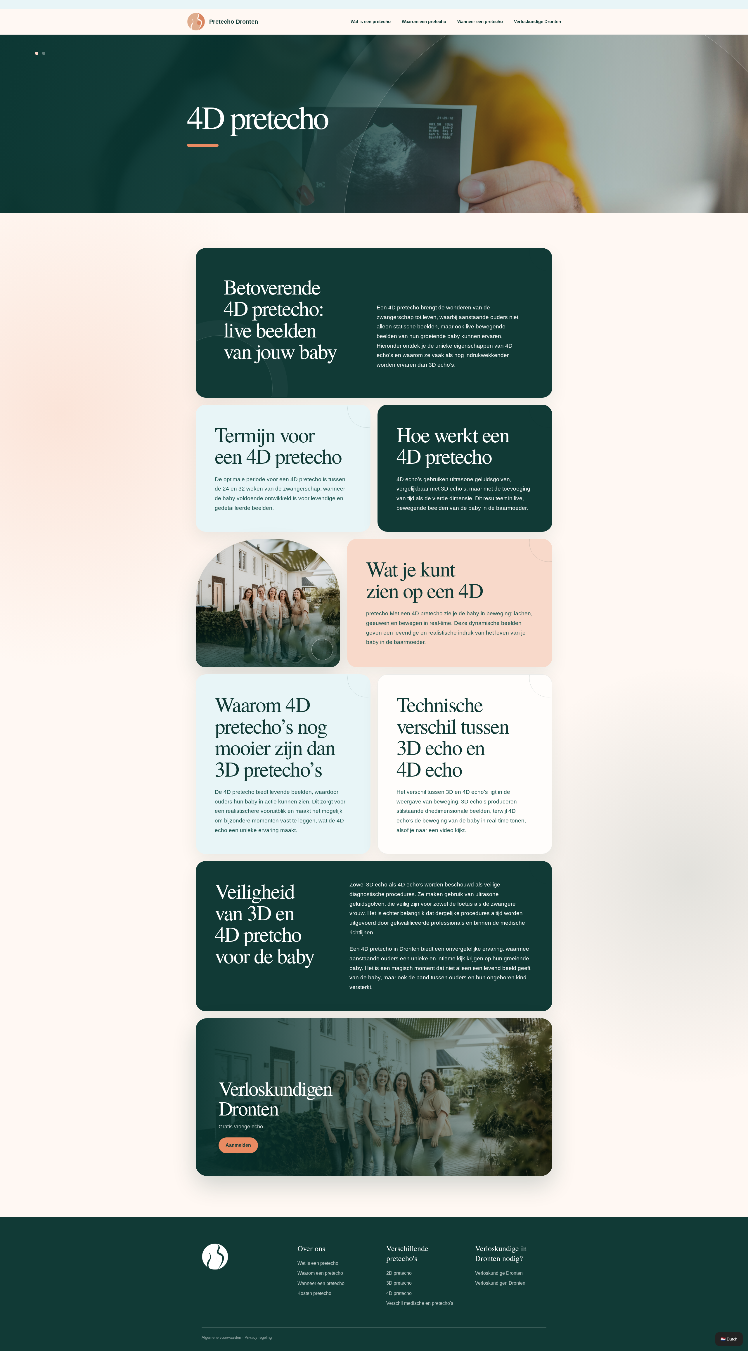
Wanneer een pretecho (480, 21)
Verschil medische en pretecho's (419, 1303)
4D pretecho (399, 1293)
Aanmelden (238, 1145)
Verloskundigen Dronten (500, 1283)
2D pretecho (399, 1273)
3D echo (376, 884)
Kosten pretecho (314, 1293)
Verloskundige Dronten (537, 21)
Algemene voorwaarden (221, 1337)
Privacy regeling (258, 1337)
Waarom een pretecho (424, 21)
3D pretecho (399, 1283)
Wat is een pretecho (371, 21)
